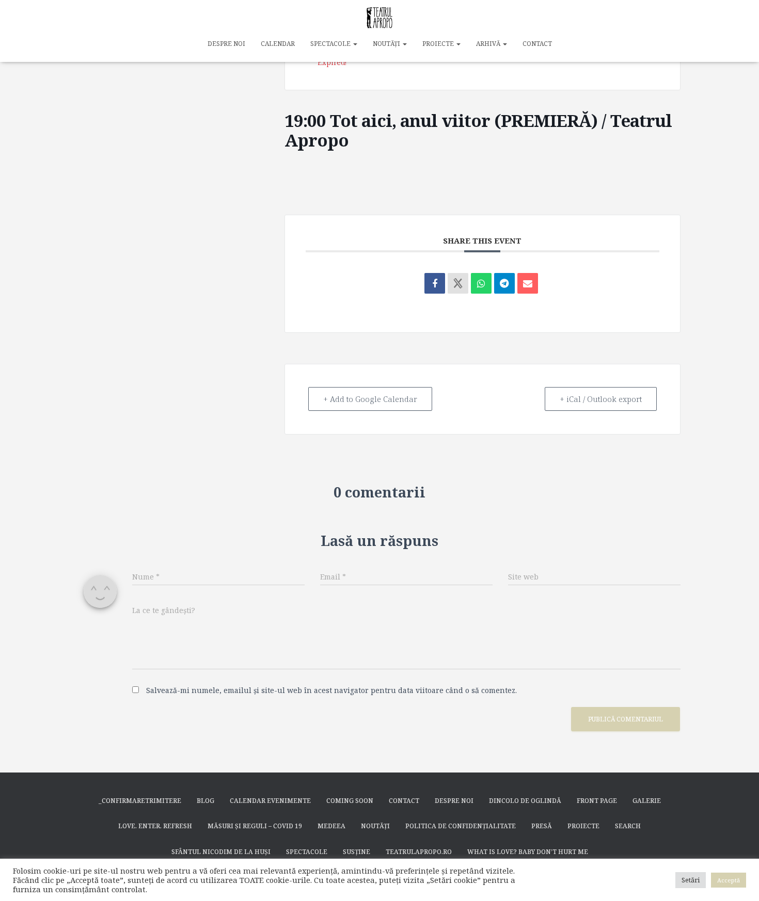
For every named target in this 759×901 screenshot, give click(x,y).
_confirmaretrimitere (140, 800)
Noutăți (387, 43)
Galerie (646, 800)
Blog (205, 800)
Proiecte (438, 43)
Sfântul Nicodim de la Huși (221, 851)
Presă (541, 826)
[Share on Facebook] (434, 283)
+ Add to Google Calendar (370, 399)
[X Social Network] (458, 283)
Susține (356, 851)
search (628, 826)
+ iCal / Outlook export (601, 399)
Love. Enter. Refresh (155, 826)
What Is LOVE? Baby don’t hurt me (527, 851)
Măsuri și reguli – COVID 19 (255, 826)
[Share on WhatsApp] (481, 283)
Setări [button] (691, 879)
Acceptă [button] (728, 880)
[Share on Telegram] (504, 283)
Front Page (597, 800)
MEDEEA (331, 826)
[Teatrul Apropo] (379, 18)
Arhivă (489, 43)
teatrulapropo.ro (419, 851)
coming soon (349, 800)
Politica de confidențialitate (460, 826)
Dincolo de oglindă (525, 800)
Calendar (278, 43)
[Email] (527, 283)
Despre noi (226, 43)
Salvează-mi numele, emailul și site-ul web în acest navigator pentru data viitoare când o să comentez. (331, 690)
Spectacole (331, 43)
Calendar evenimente (270, 800)
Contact (537, 43)
